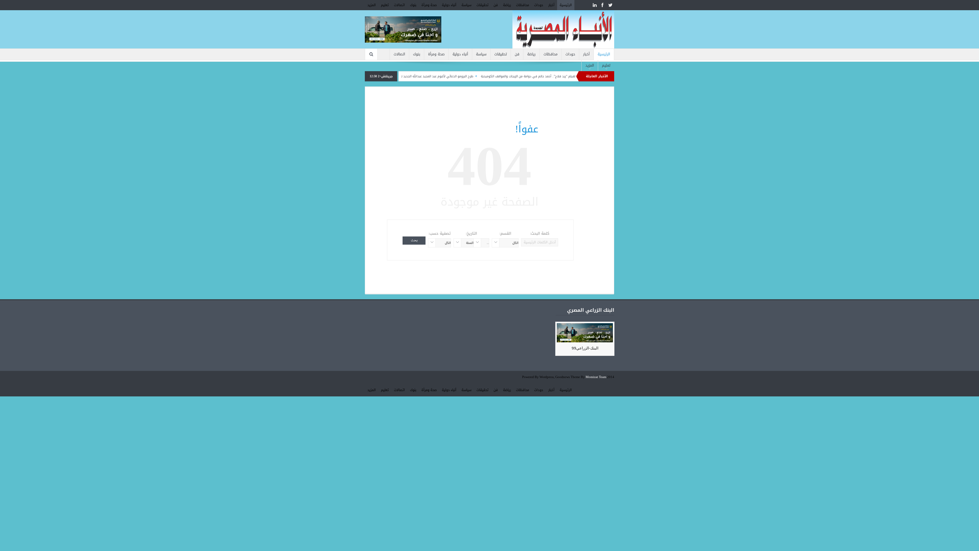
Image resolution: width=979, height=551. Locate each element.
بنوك (413, 5)
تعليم (385, 5)
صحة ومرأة (429, 5)
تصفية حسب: (440, 233)
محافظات (522, 5)
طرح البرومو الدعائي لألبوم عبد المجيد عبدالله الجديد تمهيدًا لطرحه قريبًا (449, 76)
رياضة (507, 5)
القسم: (505, 233)
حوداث (538, 5)
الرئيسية (566, 5)
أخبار (551, 5)
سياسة (466, 5)
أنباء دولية (449, 5)
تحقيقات (482, 5)
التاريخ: (471, 233)
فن (496, 5)
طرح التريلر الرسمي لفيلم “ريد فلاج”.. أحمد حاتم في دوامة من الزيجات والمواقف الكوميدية (565, 76)
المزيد (371, 5)
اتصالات (399, 5)
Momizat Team (596, 377)
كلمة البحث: (539, 233)
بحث (414, 240)
